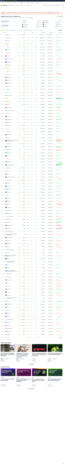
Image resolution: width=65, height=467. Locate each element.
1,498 (9, 2)
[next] (41, 337)
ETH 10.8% (31, 2)
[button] (31, 364)
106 (38, 337)
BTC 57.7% (28, 2)
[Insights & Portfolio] (64, 8)
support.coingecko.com (49, 12)
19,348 (3, 2)
